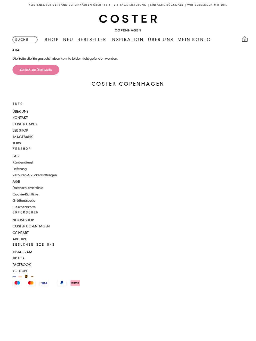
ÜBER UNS (161, 40)
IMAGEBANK (22, 137)
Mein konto (194, 40)
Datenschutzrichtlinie (27, 188)
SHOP (52, 40)
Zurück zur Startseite (36, 69)
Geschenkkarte (24, 207)
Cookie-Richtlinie (25, 194)
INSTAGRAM (22, 252)
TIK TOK (18, 258)
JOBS (16, 143)
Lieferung (19, 169)
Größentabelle (23, 200)
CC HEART (20, 233)
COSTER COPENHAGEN (31, 226)
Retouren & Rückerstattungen (34, 175)
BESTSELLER (92, 40)
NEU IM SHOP (23, 220)
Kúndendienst (22, 162)
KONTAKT (20, 118)
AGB (16, 181)
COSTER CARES (24, 124)
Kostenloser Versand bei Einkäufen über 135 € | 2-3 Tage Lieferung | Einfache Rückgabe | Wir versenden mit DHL (128, 5)
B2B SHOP (20, 130)
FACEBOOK (21, 265)
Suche (21, 39)
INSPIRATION (127, 40)
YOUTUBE (20, 271)
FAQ (16, 156)
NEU (68, 40)
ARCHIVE (19, 239)
